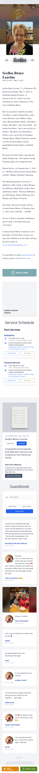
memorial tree (27, 255)
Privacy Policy (14, 764)
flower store (26, 258)
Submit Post (19, 511)
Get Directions (11, 353)
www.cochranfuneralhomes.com (14, 245)
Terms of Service (25, 764)
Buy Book (22, 443)
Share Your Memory (13, 476)
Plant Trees (27, 353)
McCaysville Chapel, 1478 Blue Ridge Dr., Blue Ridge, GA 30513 (21, 348)
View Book (10, 443)
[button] (19, 599)
